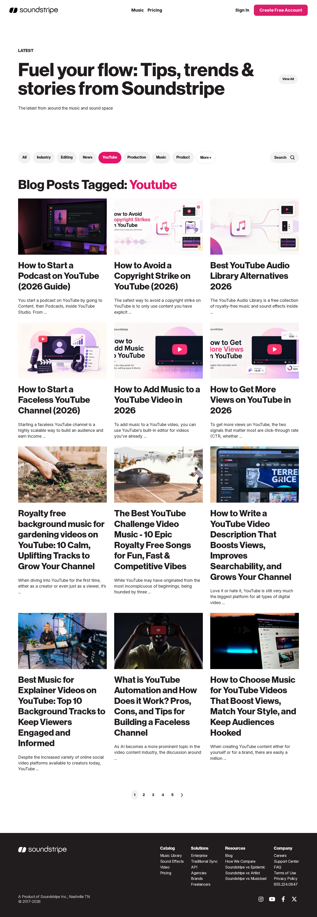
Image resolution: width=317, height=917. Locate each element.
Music (137, 10)
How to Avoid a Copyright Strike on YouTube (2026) (152, 276)
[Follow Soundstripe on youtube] (272, 900)
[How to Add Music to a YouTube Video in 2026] (158, 350)
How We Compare (240, 861)
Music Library (171, 855)
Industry (44, 157)
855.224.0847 (286, 884)
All (24, 157)
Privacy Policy (286, 878)
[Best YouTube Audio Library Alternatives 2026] (254, 226)
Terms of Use (285, 873)
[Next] (181, 795)
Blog (229, 855)
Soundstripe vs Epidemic (245, 867)
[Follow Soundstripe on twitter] (294, 900)
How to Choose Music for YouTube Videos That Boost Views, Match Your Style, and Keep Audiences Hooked (253, 706)
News (87, 157)
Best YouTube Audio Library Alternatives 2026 (250, 276)
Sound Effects (172, 861)
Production (136, 157)
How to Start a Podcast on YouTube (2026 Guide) (58, 276)
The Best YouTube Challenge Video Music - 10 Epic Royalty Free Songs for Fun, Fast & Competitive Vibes (152, 540)
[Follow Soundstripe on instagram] (261, 900)
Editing (67, 157)
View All (288, 79)
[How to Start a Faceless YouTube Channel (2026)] (62, 350)
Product (183, 157)
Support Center (286, 861)
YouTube (110, 157)
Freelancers (200, 884)
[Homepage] (33, 10)
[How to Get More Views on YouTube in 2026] (254, 350)
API (194, 867)
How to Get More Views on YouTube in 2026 (250, 400)
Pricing (155, 10)
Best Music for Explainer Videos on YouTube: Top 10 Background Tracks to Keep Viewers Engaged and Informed (61, 711)
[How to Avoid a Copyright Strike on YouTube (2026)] (158, 226)
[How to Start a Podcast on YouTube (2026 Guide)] (62, 226)
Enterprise (199, 855)
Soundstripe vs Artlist (242, 873)
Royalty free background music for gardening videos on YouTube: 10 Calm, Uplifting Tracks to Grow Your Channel (61, 540)
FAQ (277, 867)
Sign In (242, 10)
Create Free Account (280, 10)
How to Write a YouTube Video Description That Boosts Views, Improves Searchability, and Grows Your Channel (250, 545)
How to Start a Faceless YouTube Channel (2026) (54, 400)
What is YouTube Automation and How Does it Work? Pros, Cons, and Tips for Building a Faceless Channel (155, 706)
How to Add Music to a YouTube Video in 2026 (157, 400)
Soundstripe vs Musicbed (245, 878)
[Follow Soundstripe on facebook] (283, 900)
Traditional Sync (204, 861)
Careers (280, 855)
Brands (197, 878)
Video (165, 867)
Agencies (199, 873)
